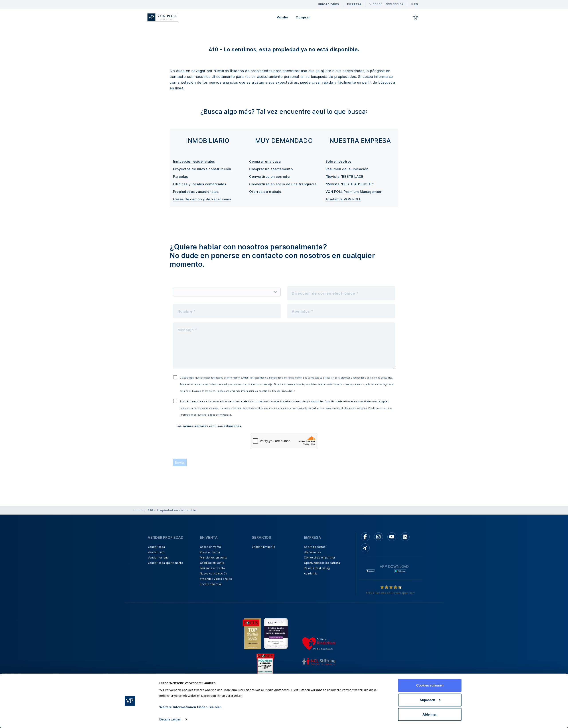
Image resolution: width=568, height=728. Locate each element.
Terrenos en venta (212, 568)
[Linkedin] (405, 536)
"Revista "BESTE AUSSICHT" (349, 184)
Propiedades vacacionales (196, 191)
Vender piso (156, 552)
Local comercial (211, 584)
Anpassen (427, 700)
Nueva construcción (213, 573)
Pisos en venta (210, 552)
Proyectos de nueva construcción (202, 169)
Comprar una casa (265, 161)
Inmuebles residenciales (194, 161)
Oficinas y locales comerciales (199, 184)
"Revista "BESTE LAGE (344, 176)
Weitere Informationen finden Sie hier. (190, 707)
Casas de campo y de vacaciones (202, 199)
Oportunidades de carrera (322, 562)
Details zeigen (170, 719)
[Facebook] (365, 536)
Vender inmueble (263, 546)
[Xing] (365, 547)
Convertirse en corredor (270, 176)
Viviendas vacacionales (216, 578)
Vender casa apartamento (165, 562)
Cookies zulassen (430, 685)
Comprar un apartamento (271, 169)
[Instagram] (378, 536)
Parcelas (180, 176)
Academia (311, 573)
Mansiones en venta (213, 557)
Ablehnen (429, 714)
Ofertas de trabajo (265, 191)
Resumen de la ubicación (347, 169)
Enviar (180, 462)
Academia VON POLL (343, 199)
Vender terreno (158, 557)
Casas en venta (210, 546)
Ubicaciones (312, 552)
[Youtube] (391, 536)
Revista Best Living (317, 568)
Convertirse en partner (319, 557)
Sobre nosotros (338, 161)
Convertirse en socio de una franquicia (282, 184)
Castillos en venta (212, 562)
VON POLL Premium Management (354, 191)
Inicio (138, 510)
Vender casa (156, 546)
